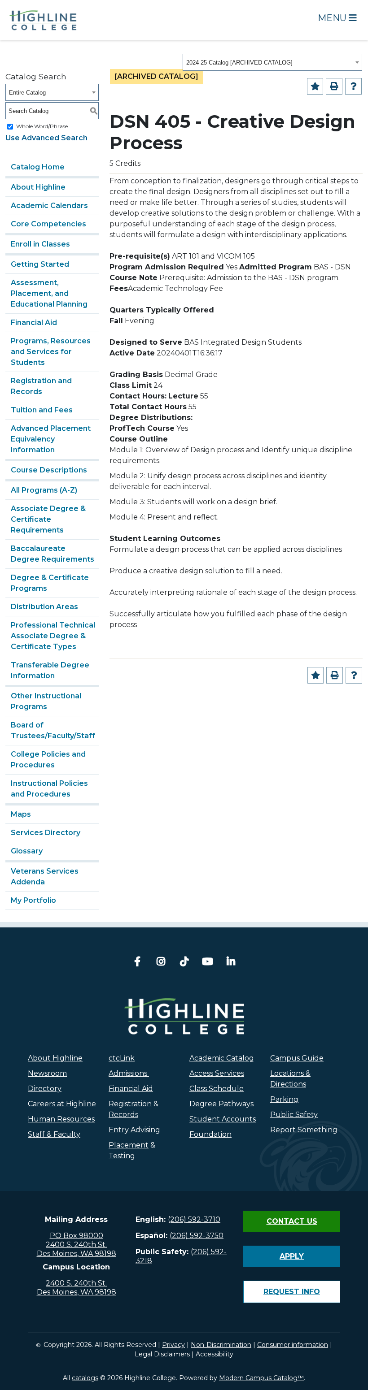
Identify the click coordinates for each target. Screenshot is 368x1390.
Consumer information (292, 1345)
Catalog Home (38, 167)
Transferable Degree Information (50, 670)
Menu (333, 18)
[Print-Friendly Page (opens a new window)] (334, 86)
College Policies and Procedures (48, 759)
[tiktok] (184, 962)
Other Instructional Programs (46, 701)
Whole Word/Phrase (42, 126)
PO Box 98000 (76, 1235)
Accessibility (214, 1354)
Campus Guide (297, 1058)
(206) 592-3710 (194, 1219)
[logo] (184, 1016)
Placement (129, 1145)
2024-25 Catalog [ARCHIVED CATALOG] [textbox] (239, 62)
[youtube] (207, 962)
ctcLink (122, 1058)
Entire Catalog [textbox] (27, 92)
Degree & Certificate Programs (50, 583)
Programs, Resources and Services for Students (51, 352)
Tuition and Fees (42, 410)
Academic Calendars (49, 205)
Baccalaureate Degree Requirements (52, 553)
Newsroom (47, 1073)
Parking (284, 1099)
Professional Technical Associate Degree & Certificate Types (53, 636)
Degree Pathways (221, 1104)
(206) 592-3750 (196, 1235)
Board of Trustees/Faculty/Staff (53, 730)
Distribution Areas (44, 606)
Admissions (129, 1073)
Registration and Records (41, 386)
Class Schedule (216, 1088)
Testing (122, 1156)
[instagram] (160, 962)
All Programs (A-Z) (44, 490)
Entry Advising (134, 1130)
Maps (21, 814)
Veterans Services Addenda (45, 876)
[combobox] (272, 62)
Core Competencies (48, 224)
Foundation (210, 1134)
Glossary (27, 851)
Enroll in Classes (40, 244)
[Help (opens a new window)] (353, 86)
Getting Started (40, 264)
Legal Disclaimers (162, 1354)
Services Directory (45, 832)
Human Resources (61, 1119)
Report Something (303, 1130)
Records (123, 1114)
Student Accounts (222, 1119)
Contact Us (292, 1221)
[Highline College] (43, 19)
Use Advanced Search (46, 138)
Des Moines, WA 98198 (76, 1253)
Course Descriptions (49, 470)
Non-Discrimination (221, 1345)
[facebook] (137, 962)
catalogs (85, 1378)
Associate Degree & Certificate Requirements (48, 519)
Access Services (216, 1073)
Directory (44, 1088)
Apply (292, 1256)
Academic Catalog (221, 1058)
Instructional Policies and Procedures (49, 788)
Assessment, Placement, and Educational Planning (49, 293)
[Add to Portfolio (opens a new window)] (315, 86)
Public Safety (294, 1114)
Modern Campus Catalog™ (261, 1378)
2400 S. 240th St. (76, 1244)
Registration (130, 1104)
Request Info (291, 1291)
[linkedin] (230, 962)
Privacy (173, 1345)
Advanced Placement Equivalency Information (51, 439)
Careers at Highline (62, 1104)
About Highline (38, 187)
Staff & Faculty (54, 1134)
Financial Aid (34, 322)
